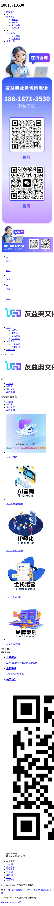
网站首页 (10, 12)
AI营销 (15, 20)
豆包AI (9, 872)
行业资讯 (16, 38)
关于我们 (10, 41)
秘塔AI (9, 875)
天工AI (9, 864)
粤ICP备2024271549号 (11, 902)
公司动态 (16, 36)
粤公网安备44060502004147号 (17, 890)
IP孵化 (15, 22)
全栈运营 (16, 25)
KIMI (8, 877)
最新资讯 (10, 33)
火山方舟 (10, 880)
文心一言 (10, 867)
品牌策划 (16, 28)
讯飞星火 (10, 869)
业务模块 (10, 17)
